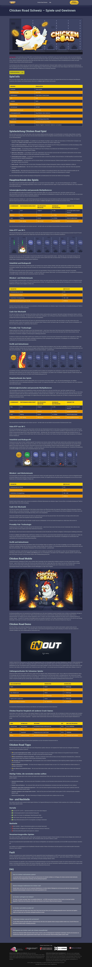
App (50, 2)
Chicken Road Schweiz (42, 2)
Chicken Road (12, 57)
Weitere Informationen (74, 2)
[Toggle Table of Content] (21, 72)
